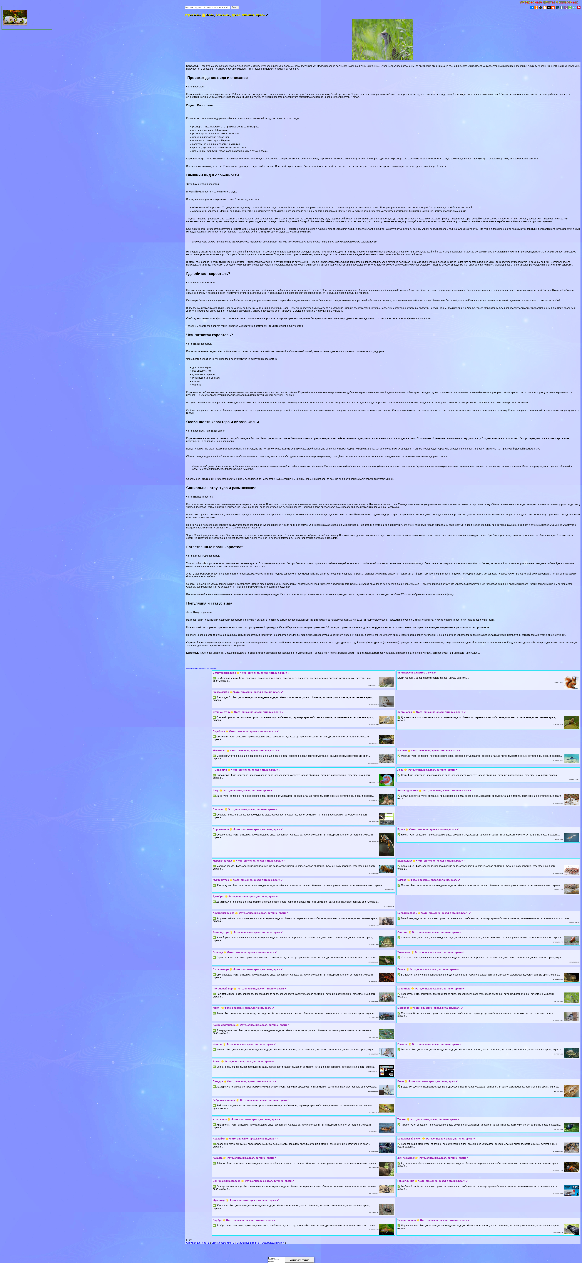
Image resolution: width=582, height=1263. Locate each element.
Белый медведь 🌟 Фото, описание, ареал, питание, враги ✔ (434, 913)
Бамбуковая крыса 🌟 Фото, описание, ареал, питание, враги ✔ (251, 673)
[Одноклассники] (536, 7)
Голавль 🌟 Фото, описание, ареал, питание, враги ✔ (429, 1044)
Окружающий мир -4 (273, 1242)
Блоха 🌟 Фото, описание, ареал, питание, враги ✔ (243, 1061)
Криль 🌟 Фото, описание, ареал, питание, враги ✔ (428, 829)
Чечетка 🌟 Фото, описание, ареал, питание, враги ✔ (244, 1044)
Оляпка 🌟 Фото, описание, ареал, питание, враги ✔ (428, 880)
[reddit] (553, 7)
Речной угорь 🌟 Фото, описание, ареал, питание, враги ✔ (248, 932)
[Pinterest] (578, 7)
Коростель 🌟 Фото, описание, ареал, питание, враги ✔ (430, 988)
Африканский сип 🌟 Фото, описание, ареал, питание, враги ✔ (250, 913)
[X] (540, 7)
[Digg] (549, 7)
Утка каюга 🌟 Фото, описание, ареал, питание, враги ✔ (430, 952)
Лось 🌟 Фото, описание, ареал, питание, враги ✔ (427, 769)
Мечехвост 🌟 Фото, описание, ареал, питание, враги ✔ (246, 750)
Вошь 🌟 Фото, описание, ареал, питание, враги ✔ (427, 1081)
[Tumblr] (562, 7)
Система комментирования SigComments (201, 668)
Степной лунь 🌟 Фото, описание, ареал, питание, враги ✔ (248, 712)
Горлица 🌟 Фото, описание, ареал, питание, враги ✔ (245, 952)
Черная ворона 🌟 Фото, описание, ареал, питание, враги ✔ (433, 1220)
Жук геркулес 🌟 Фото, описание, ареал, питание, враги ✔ (248, 880)
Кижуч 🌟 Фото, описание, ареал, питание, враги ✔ (243, 1008)
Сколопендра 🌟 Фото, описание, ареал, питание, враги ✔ (248, 969)
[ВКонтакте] (532, 7)
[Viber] (566, 7)
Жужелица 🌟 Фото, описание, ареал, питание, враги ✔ (246, 1200)
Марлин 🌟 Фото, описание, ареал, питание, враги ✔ (429, 750)
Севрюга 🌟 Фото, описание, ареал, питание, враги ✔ (245, 809)
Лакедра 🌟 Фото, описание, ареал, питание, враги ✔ (245, 1081)
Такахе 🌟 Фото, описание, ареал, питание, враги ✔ (428, 1119)
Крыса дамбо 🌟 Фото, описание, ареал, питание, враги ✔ (248, 692)
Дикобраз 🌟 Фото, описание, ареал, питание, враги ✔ (245, 896)
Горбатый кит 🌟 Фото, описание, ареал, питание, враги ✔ (432, 1181)
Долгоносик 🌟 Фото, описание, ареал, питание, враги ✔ (431, 712)
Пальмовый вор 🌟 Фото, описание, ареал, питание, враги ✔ (249, 988)
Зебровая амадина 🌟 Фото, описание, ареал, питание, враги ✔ (251, 1100)
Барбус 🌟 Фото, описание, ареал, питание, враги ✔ (244, 1220)
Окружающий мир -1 (197, 1242)
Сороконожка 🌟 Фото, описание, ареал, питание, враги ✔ (248, 829)
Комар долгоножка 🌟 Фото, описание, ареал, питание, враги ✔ (251, 1025)
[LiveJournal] (557, 7)
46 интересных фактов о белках (416, 672)
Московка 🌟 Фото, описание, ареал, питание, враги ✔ (430, 1008)
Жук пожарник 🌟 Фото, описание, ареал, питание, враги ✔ (432, 1158)
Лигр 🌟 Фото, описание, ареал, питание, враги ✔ (242, 790)
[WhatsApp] (570, 7)
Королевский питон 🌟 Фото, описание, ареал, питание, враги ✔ (436, 1138)
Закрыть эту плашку (299, 1260)
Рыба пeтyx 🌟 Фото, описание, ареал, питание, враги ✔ (247, 769)
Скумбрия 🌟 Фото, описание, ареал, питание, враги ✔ (246, 731)
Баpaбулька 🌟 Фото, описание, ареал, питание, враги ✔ (431, 860)
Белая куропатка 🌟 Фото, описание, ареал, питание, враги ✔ (434, 790)
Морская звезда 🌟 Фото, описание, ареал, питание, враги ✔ (249, 860)
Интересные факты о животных (551, 2)
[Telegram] (574, 7)
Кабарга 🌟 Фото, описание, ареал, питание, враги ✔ (244, 1158)
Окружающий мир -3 (248, 1242)
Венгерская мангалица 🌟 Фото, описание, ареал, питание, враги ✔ (253, 1181)
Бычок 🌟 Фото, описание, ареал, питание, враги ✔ (428, 969)
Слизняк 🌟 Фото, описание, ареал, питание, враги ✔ (429, 932)
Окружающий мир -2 (222, 1242)
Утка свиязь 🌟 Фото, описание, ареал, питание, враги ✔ (247, 1119)
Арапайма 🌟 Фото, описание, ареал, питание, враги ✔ (246, 1138)
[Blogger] (545, 7)
